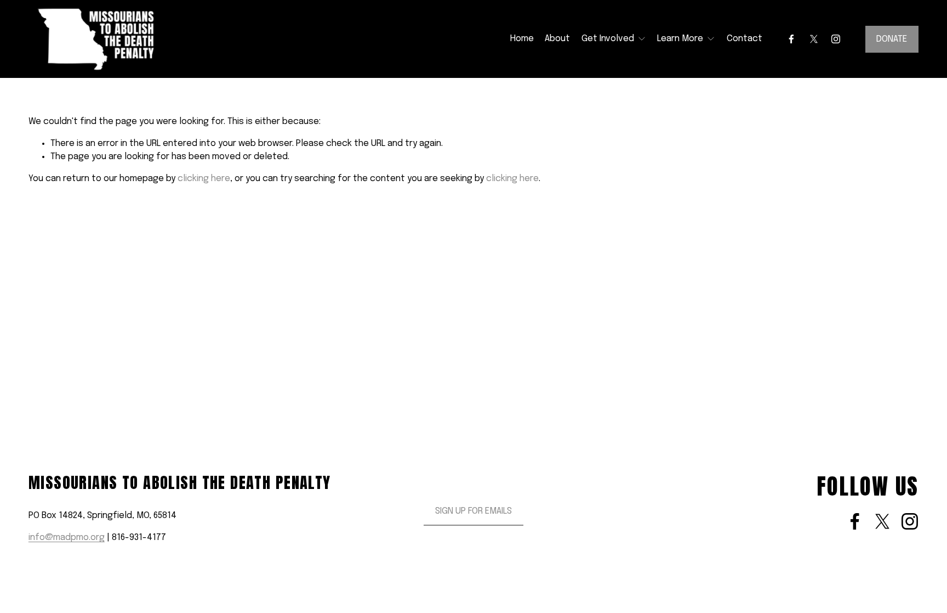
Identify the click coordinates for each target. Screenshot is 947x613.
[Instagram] (835, 38)
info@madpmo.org (66, 537)
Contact (744, 38)
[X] (813, 38)
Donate (891, 39)
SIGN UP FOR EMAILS (473, 511)
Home (522, 38)
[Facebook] (791, 38)
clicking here (204, 178)
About (557, 38)
